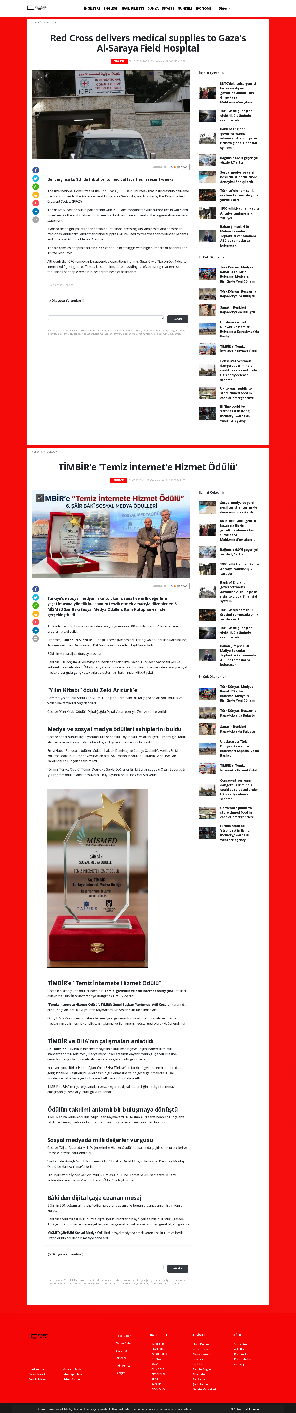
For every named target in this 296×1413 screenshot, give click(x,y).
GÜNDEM (185, 8)
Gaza (125, 196)
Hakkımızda (36, 1369)
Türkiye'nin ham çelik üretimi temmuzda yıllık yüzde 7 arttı (239, 195)
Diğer (223, 8)
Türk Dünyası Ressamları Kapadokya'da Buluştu (239, 293)
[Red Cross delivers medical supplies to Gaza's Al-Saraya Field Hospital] (111, 114)
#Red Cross (55, 285)
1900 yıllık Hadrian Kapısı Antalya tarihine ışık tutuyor (239, 213)
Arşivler (121, 1358)
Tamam (253, 1409)
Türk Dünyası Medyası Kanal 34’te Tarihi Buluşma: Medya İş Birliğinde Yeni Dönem (237, 274)
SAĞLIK (156, 1384)
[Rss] (66, 1355)
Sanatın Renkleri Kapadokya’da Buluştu (237, 309)
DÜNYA (153, 8)
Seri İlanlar (199, 1379)
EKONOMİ (203, 8)
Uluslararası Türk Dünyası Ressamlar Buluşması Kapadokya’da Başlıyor (239, 329)
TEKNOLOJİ (158, 1389)
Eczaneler (199, 1359)
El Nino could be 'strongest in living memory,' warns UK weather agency (235, 413)
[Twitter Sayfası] (38, 1355)
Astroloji (239, 1364)
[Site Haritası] (73, 1355)
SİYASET (168, 8)
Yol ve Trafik (200, 1349)
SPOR (155, 1379)
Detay (237, 1409)
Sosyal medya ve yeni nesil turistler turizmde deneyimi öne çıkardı (238, 177)
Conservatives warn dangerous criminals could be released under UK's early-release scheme (239, 370)
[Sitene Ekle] (81, 1355)
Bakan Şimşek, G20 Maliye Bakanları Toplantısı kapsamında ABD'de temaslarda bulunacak (238, 236)
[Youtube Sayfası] (52, 1355)
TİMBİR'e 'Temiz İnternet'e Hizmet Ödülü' (239, 348)
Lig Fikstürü (200, 1364)
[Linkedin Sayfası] (59, 1355)
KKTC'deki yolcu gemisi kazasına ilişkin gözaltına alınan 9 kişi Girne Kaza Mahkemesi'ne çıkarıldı (238, 92)
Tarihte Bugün (202, 1369)
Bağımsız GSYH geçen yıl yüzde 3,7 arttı (239, 160)
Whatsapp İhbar (73, 1374)
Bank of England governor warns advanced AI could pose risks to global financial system (238, 138)
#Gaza (69, 285)
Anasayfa (37, 22)
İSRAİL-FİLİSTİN (132, 8)
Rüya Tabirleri (242, 1359)
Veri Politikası (37, 1379)
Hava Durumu (201, 1344)
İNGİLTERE (92, 8)
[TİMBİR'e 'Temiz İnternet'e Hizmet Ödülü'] (111, 533)
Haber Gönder (72, 1379)
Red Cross (109, 191)
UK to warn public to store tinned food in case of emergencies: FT (239, 393)
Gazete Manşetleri (204, 1389)
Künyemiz (123, 1365)
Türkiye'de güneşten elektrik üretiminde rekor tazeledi (236, 116)
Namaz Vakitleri (202, 1354)
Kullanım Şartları (73, 1369)
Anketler (239, 1349)
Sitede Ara (240, 1344)
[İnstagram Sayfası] (45, 1355)
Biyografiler (241, 1354)
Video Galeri (123, 1343)
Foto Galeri (123, 1336)
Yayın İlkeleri (37, 1374)
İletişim (120, 1373)
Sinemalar (199, 1374)
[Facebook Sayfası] (31, 1355)
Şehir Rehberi (201, 1384)
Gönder (177, 319)
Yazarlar (121, 1350)
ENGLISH (110, 8)
